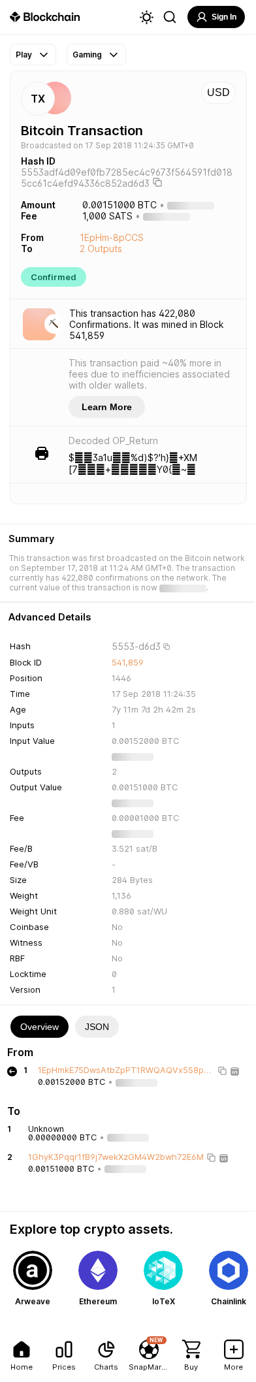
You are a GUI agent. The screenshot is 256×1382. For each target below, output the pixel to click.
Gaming (87, 54)
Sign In (224, 17)
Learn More (107, 407)
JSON (97, 1026)
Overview (39, 1026)
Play (24, 54)
